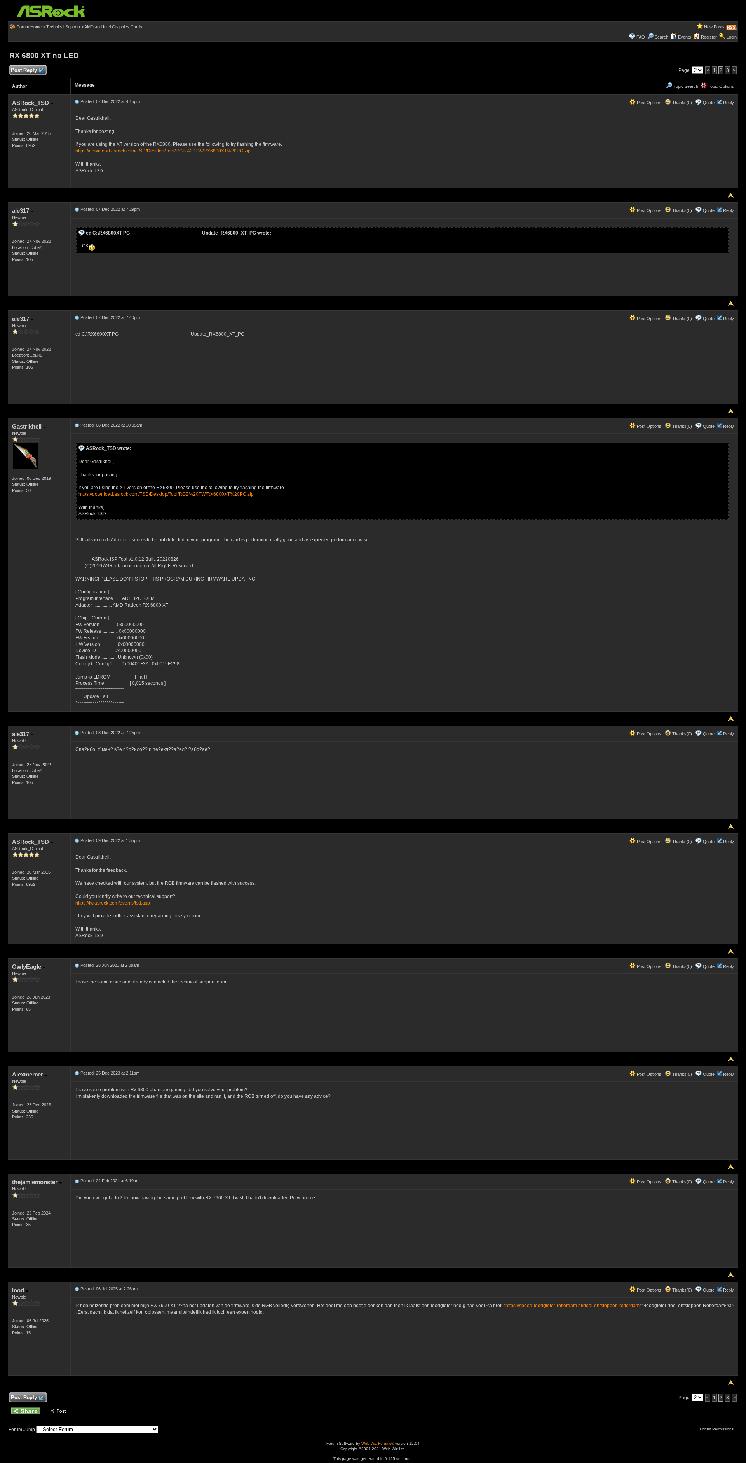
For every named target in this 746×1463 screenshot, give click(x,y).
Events (684, 37)
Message (85, 85)
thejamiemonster (35, 1182)
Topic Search (685, 86)
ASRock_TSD (31, 103)
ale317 (21, 210)
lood (19, 1290)
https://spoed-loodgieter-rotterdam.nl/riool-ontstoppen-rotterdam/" (573, 1305)
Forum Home (29, 26)
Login (732, 37)
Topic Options (720, 86)
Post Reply (23, 70)
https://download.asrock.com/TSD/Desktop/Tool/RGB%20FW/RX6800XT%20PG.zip (163, 151)
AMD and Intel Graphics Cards (113, 26)
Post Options (648, 102)
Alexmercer (28, 1074)
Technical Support (63, 26)
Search (661, 37)
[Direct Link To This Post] (77, 101)
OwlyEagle (27, 966)
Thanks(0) (681, 102)
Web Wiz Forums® (377, 1443)
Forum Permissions (717, 1429)
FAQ (640, 37)
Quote (709, 102)
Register (709, 37)
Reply (728, 102)
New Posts (714, 26)
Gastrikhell (27, 426)
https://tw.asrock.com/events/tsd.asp (112, 903)
